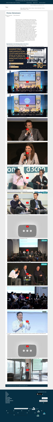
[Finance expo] (38, 411)
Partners (29, 8)
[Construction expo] (16, 411)
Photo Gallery (7, 399)
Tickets (21, 8)
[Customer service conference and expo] (21, 415)
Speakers (26, 8)
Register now (45, 398)
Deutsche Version (44, 400)
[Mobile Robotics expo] (11, 413)
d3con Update (7, 397)
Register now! (35, 2)
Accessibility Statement (9, 400)
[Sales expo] (44, 413)
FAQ (42, 8)
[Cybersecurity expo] (32, 411)
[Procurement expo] (21, 413)
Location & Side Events (37, 8)
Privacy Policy (7, 401)
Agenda (24, 8)
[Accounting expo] (9, 411)
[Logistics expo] (44, 411)
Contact (6, 395)
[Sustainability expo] (37, 416)
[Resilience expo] (38, 413)
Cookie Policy (7, 402)
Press (6, 396)
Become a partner (42, 2)
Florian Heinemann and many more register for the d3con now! (17, 385)
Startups (32, 8)
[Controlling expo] (24, 411)
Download (7, 394)
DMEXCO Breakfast (23, 9)
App (43, 8)
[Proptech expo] (30, 413)
